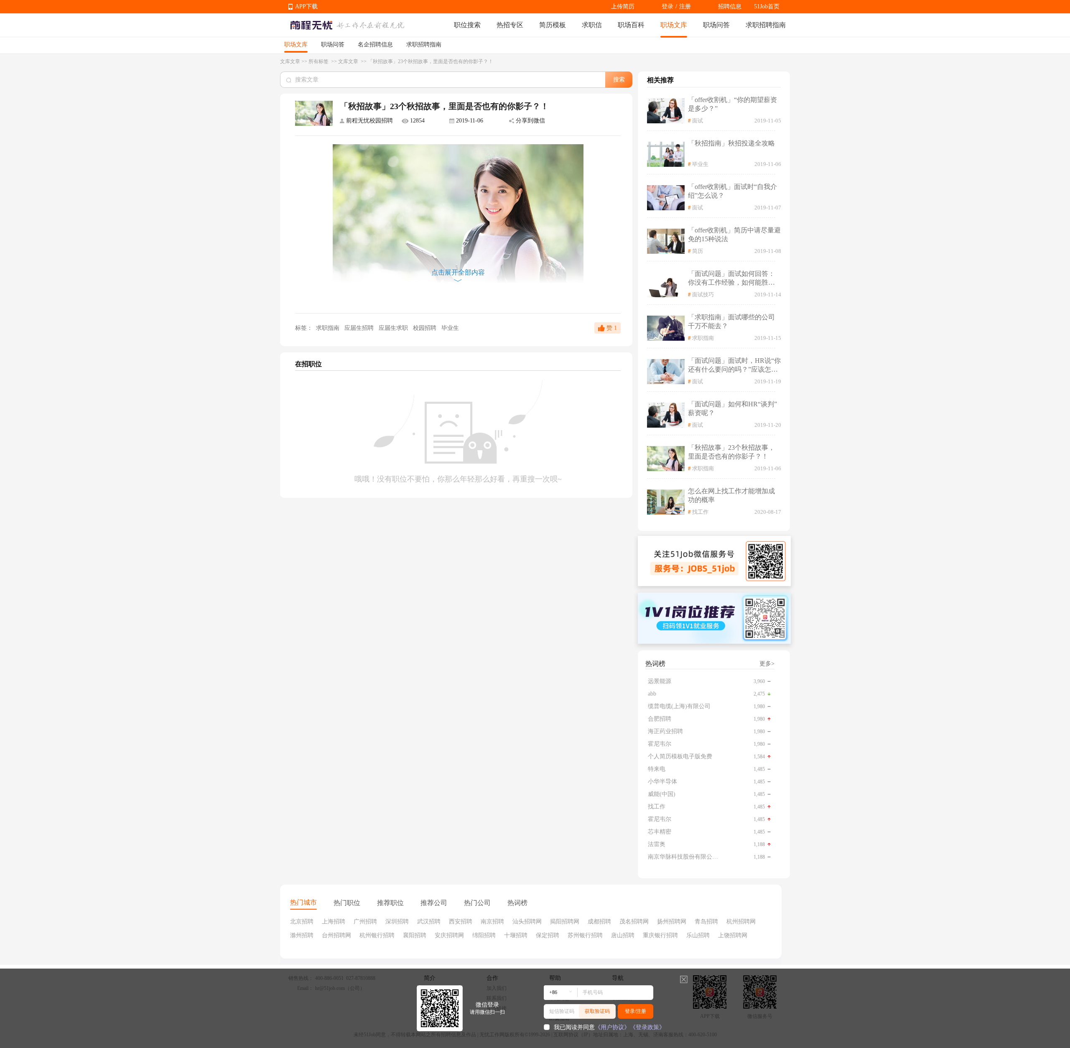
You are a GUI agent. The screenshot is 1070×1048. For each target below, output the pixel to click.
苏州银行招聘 (585, 935)
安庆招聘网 (449, 935)
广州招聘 (365, 921)
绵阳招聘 (484, 935)
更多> (766, 663)
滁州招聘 (301, 935)
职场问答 (716, 24)
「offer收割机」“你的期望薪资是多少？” (732, 104)
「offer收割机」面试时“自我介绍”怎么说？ (732, 191)
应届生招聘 (359, 328)
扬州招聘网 (671, 921)
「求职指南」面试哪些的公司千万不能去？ (731, 321)
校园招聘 (425, 328)
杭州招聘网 (741, 921)
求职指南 (327, 328)
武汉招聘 (429, 921)
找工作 (700, 512)
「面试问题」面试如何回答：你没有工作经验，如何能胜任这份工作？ (731, 278)
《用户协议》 (612, 1027)
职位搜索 (467, 24)
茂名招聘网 (634, 921)
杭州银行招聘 (377, 935)
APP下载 (306, 6)
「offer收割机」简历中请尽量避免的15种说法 (734, 234)
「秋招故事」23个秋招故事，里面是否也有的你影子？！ (731, 452)
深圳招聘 (397, 921)
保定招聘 (547, 935)
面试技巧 (703, 294)
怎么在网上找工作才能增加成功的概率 (731, 495)
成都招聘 (599, 921)
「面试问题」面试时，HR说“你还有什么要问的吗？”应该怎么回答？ (734, 365)
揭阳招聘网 (564, 921)
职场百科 (631, 24)
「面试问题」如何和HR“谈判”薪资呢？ (732, 408)
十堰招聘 (515, 935)
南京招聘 (492, 921)
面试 (697, 120)
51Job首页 (767, 6)
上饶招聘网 (732, 935)
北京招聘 (301, 921)
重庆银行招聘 (660, 935)
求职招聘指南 (766, 24)
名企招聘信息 (375, 44)
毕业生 (450, 328)
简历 (697, 251)
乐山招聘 (698, 935)
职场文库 (673, 24)
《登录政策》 (647, 1027)
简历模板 (552, 24)
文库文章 (290, 61)
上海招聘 (333, 921)
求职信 (592, 24)
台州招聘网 (336, 935)
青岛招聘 (706, 921)
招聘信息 (729, 6)
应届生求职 (394, 328)
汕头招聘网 (527, 921)
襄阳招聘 (414, 935)
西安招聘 (460, 921)
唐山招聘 (622, 935)
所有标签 (319, 61)
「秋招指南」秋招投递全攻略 (731, 143)
